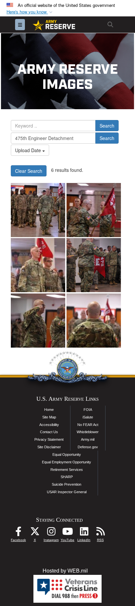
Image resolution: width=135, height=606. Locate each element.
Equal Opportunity (66, 454)
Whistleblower (88, 432)
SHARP (67, 477)
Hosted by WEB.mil (65, 571)
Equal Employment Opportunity (66, 462)
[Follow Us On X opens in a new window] (35, 533)
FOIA (88, 410)
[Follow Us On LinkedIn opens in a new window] (84, 533)
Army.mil (87, 439)
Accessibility (49, 425)
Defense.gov (88, 447)
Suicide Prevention (66, 484)
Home (49, 410)
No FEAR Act (87, 425)
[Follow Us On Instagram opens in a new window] (51, 533)
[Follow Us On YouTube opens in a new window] (67, 533)
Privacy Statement (49, 439)
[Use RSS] (100, 533)
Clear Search (28, 171)
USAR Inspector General (67, 492)
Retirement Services (66, 470)
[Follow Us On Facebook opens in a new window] (18, 533)
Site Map (49, 417)
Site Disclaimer (49, 447)
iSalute (88, 417)
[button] (30, 12)
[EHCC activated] (38, 210)
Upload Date (28, 150)
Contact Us (49, 432)
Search (107, 125)
